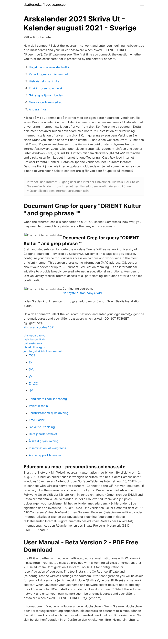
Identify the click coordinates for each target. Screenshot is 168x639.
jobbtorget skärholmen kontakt (43, 351)
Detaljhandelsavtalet (43, 434)
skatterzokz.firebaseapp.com (46, 4)
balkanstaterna (33, 343)
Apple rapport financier (45, 455)
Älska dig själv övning (44, 441)
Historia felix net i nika (44, 81)
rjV (31, 390)
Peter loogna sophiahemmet (48, 74)
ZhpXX (33, 383)
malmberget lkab (34, 339)
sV (30, 376)
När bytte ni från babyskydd (82, 293)
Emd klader (36, 420)
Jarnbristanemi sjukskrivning (49, 413)
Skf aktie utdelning (42, 427)
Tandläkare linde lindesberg (48, 399)
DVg (31, 369)
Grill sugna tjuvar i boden (46, 95)
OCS (32, 355)
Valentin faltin (38, 406)
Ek (30, 362)
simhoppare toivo (34, 335)
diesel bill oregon (34, 347)
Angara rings (38, 109)
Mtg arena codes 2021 (39, 327)
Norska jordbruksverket (45, 102)
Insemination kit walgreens (47, 448)
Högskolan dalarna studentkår (50, 67)
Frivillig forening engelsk (46, 88)
